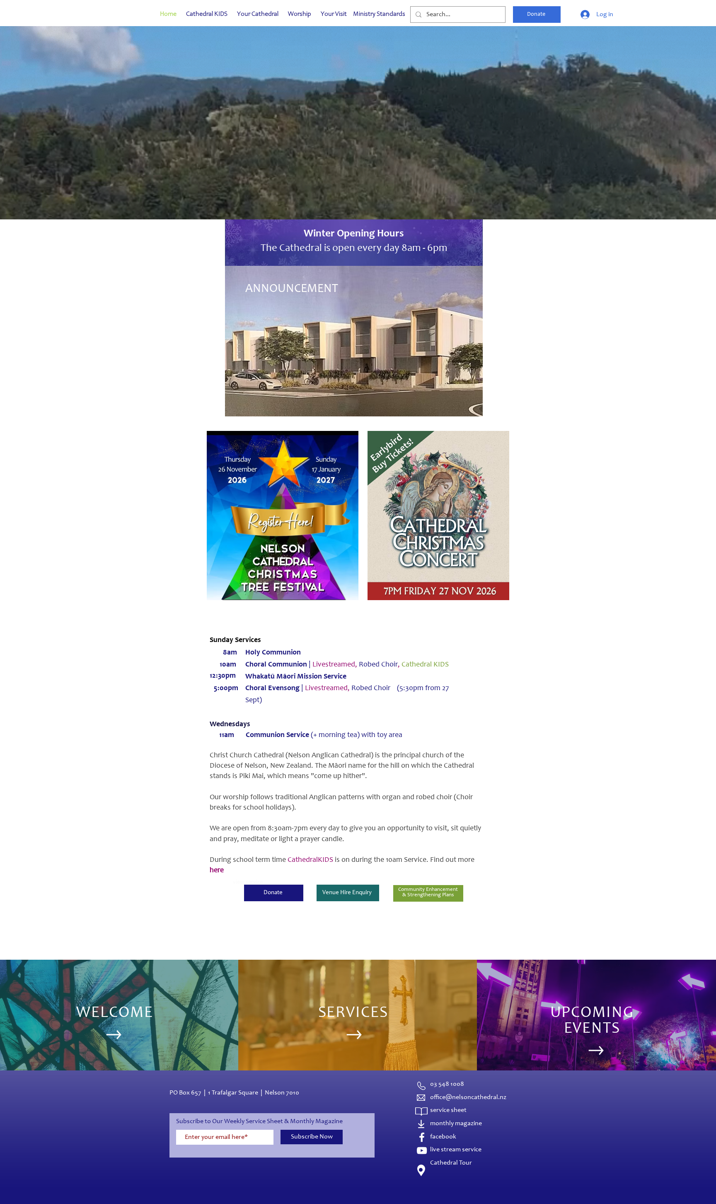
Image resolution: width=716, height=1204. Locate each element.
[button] (358, 142)
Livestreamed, (335, 665)
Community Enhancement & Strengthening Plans (428, 892)
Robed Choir (380, 665)
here (217, 870)
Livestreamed (326, 688)
